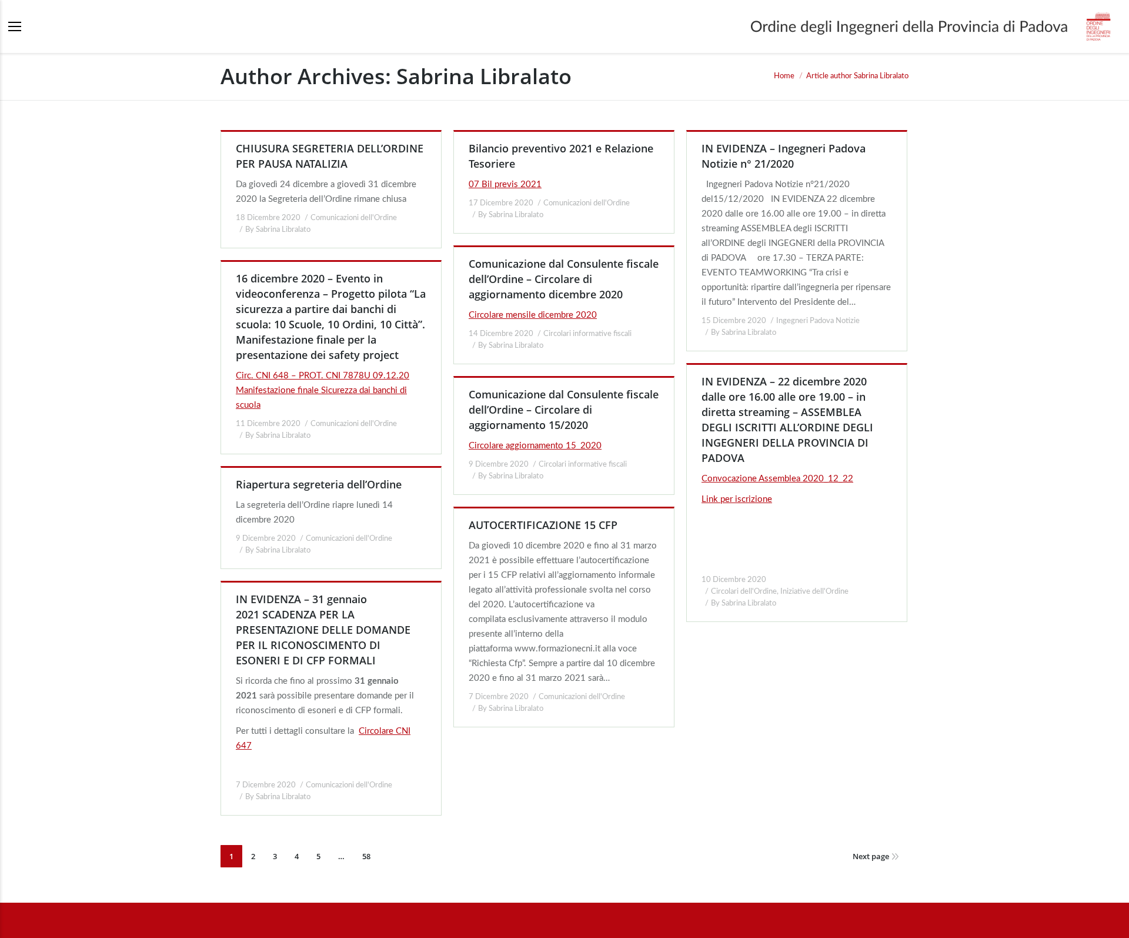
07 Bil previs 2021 (505, 184)
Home (784, 76)
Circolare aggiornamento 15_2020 (535, 445)
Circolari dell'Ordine (744, 592)
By (277, 230)
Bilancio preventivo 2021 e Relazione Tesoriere (561, 156)
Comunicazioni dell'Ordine (353, 218)
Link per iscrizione (737, 499)
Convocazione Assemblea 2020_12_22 (777, 478)
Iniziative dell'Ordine (814, 592)
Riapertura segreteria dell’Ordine (319, 484)
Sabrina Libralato (484, 76)
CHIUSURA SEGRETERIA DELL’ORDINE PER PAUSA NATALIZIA (329, 156)
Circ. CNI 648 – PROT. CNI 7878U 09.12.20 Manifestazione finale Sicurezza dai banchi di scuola (322, 390)
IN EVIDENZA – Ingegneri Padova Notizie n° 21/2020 (784, 156)
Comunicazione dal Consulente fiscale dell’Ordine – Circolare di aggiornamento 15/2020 (564, 409)
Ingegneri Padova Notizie (818, 321)
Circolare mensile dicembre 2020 (533, 315)
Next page (871, 856)
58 (366, 856)
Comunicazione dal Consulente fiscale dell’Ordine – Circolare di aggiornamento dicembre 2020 (564, 279)
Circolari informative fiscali (587, 334)
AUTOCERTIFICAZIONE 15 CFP (543, 525)
